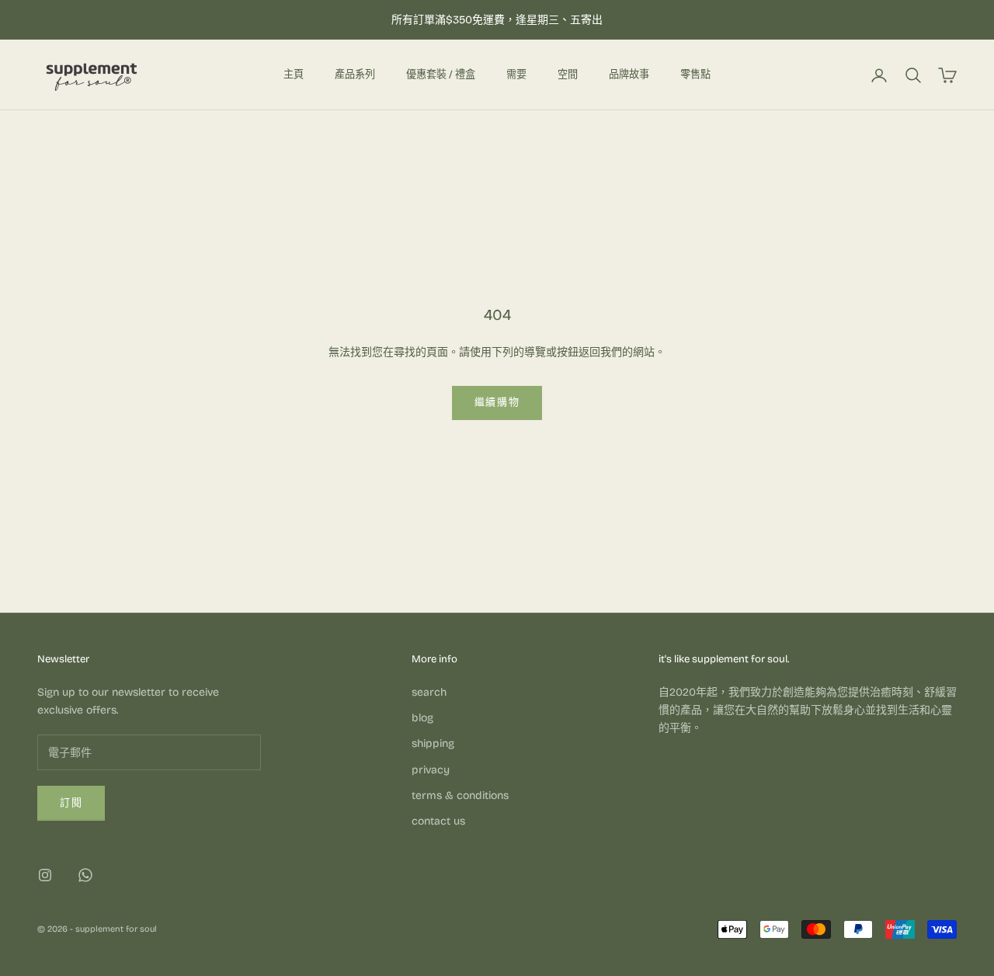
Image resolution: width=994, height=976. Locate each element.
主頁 (293, 74)
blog (422, 717)
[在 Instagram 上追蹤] (45, 875)
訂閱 (71, 803)
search (429, 692)
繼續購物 (497, 402)
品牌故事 (629, 74)
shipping (433, 743)
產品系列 (355, 74)
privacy (431, 769)
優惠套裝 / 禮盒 (440, 74)
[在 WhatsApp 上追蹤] (85, 875)
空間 (568, 74)
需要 (516, 74)
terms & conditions (460, 795)
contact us (438, 821)
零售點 (695, 74)
